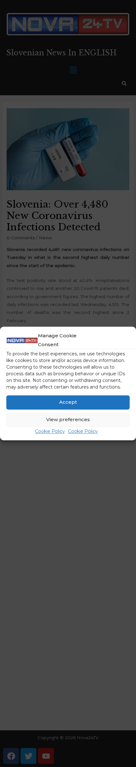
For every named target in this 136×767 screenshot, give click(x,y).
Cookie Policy (50, 431)
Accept (68, 402)
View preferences (68, 420)
